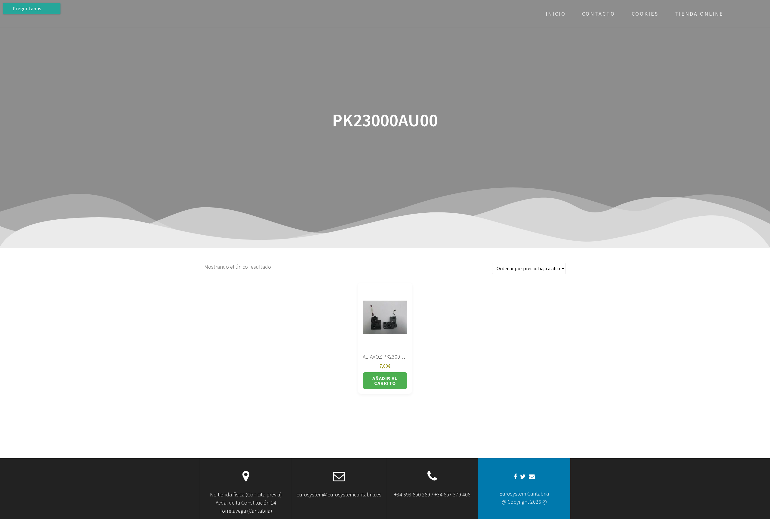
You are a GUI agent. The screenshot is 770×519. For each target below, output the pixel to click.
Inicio (556, 13)
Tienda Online (699, 13)
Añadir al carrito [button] (384, 380)
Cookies (645, 13)
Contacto (598, 13)
